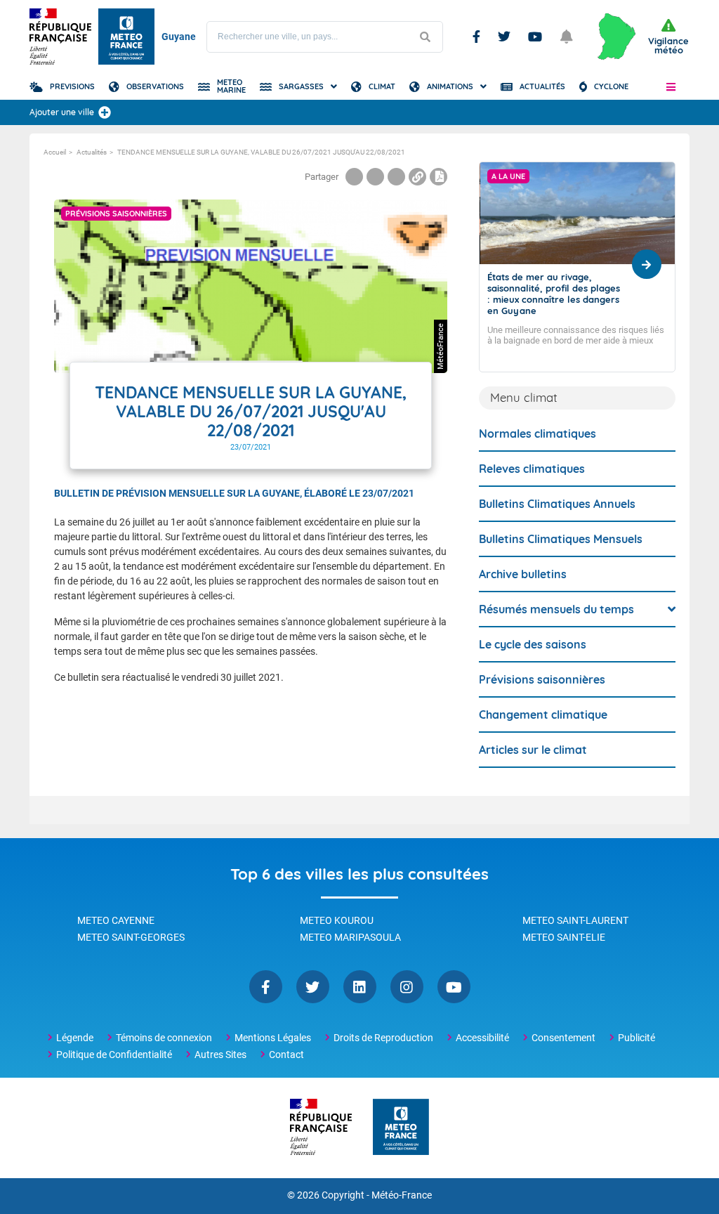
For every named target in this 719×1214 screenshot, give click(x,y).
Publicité (636, 1038)
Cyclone (611, 86)
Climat (382, 86)
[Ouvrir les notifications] (567, 36)
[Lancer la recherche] (425, 37)
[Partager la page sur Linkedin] (396, 176)
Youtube (535, 36)
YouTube (453, 986)
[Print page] (438, 176)
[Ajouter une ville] (104, 112)
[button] (671, 86)
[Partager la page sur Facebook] (354, 176)
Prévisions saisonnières (542, 679)
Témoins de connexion (164, 1038)
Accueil (55, 152)
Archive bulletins (523, 574)
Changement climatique (543, 714)
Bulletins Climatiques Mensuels (560, 539)
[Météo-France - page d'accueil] (401, 1128)
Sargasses (301, 86)
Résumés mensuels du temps (556, 609)
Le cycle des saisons (532, 644)
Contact (286, 1054)
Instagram (406, 986)
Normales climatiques (537, 433)
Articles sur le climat (533, 750)
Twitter (504, 36)
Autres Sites (220, 1054)
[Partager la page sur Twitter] (375, 176)
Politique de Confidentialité (114, 1054)
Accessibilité (482, 1038)
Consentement (563, 1038)
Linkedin (359, 986)
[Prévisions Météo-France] (126, 36)
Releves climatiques (532, 469)
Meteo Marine (231, 86)
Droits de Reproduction (383, 1038)
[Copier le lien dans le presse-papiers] (417, 176)
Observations (155, 86)
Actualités (542, 86)
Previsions (72, 86)
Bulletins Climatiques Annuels (557, 504)
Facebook (476, 36)
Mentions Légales (273, 1038)
